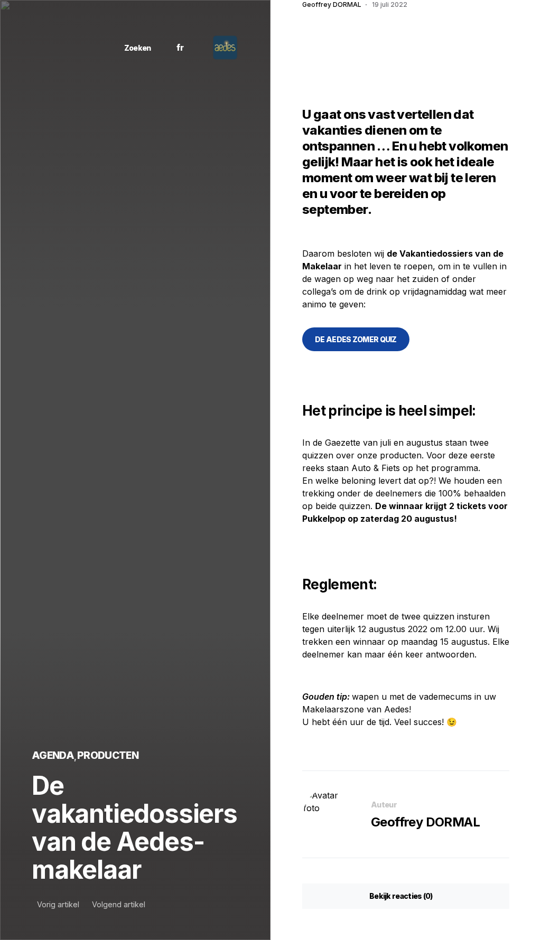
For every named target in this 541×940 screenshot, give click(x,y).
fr (180, 47)
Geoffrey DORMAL (425, 822)
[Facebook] (41, 47)
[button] (133, 47)
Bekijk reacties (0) (401, 895)
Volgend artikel (118, 904)
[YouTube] (86, 47)
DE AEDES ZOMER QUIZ (356, 339)
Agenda (53, 755)
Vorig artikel (58, 904)
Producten (107, 755)
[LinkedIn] (71, 47)
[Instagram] (56, 47)
